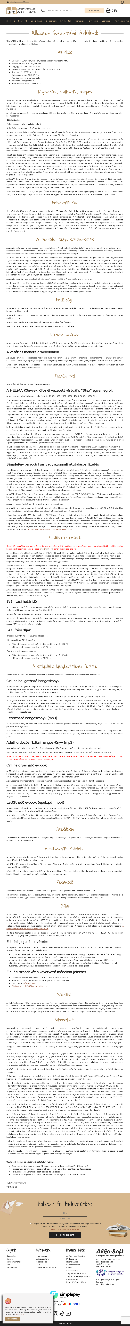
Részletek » (20, 1314)
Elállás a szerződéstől (46, 1267)
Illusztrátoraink (73, 1265)
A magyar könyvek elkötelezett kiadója (26, 10)
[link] (7, 2)
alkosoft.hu (111, 1266)
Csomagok (106, 20)
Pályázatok (93, 20)
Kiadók (69, 1267)
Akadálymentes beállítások (19, 2)
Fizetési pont (72, 1279)
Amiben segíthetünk (75, 1256)
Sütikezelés (41, 1262)
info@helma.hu (46, 548)
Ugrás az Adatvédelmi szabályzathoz (65, 1229)
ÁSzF (38, 1265)
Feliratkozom (65, 1235)
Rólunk (9, 1259)
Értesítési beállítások (76, 1282)
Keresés (94, 10)
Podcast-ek (71, 1259)
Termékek (79, 20)
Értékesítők (65, 20)
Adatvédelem (42, 1259)
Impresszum (41, 1256)
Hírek (8, 1265)
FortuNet (68, 1323)
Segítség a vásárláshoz (76, 1273)
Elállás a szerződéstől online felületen (29, 986)
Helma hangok (72, 1262)
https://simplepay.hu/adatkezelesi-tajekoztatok (50, 529)
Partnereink (11, 1267)
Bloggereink (51, 20)
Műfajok (11, 20)
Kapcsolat (11, 1256)
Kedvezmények (122, 20)
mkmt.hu (110, 1284)
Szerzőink (22, 20)
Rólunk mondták (13, 1262)
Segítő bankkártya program (78, 1276)
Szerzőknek (36, 20)
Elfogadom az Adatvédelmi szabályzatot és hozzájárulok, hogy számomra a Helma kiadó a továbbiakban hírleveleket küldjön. (66, 1226)
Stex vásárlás (72, 1270)
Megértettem (12, 1319)
